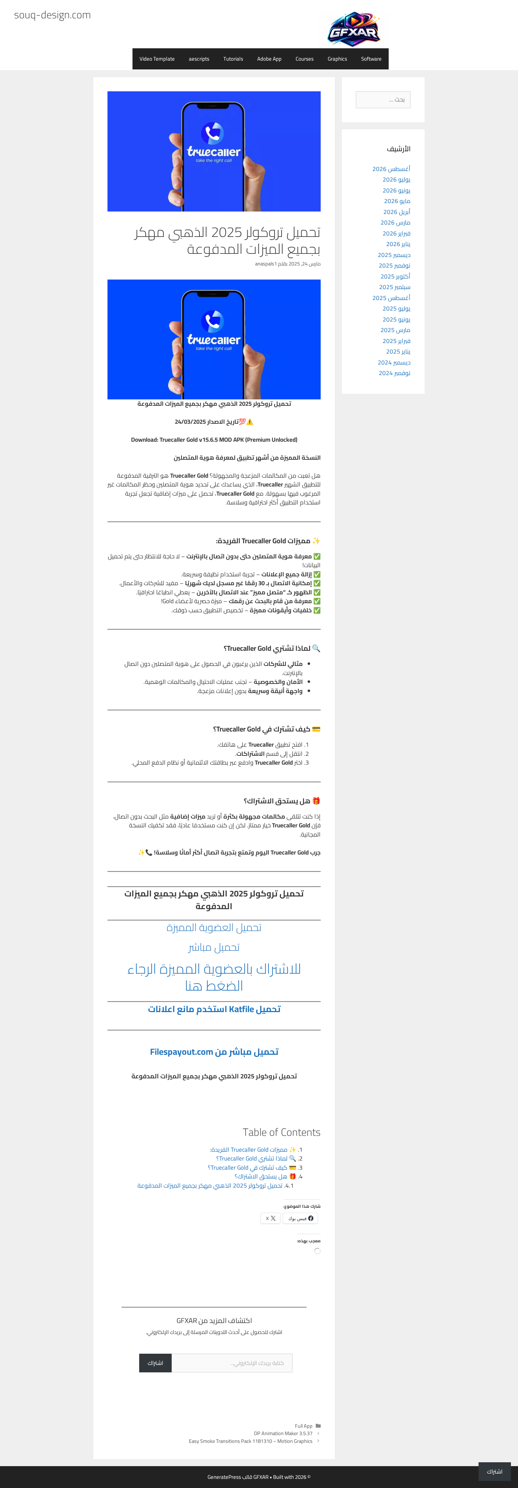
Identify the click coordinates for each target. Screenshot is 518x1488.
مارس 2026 (396, 222)
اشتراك (155, 1363)
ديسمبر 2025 (394, 255)
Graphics (337, 59)
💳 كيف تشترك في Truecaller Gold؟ (252, 1167)
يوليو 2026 (397, 179)
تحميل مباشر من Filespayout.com (214, 1051)
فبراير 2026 (397, 233)
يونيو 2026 (397, 190)
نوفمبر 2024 (395, 373)
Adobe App (269, 59)
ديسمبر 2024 (394, 362)
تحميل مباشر (214, 947)
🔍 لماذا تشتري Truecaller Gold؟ (256, 1158)
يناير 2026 (398, 244)
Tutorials (233, 59)
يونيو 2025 (397, 319)
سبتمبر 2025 (395, 287)
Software (371, 59)
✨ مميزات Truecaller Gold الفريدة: (253, 1149)
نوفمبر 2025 (395, 265)
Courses (305, 59)
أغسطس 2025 (391, 298)
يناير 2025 (398, 351)
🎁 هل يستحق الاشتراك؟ (265, 1176)
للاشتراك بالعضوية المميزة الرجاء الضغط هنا (214, 977)
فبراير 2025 (397, 341)
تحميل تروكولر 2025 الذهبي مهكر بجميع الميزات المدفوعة (210, 1185)
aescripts (199, 59)
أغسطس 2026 (391, 168)
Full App (304, 1426)
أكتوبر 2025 (396, 276)
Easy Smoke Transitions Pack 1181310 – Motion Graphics (251, 1441)
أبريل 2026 (397, 212)
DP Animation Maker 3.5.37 (283, 1433)
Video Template (157, 59)
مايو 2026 (397, 201)
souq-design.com (52, 14)
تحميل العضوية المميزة (214, 927)
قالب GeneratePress (230, 1477)
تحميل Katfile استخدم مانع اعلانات (214, 1008)
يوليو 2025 (397, 308)
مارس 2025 (396, 330)
